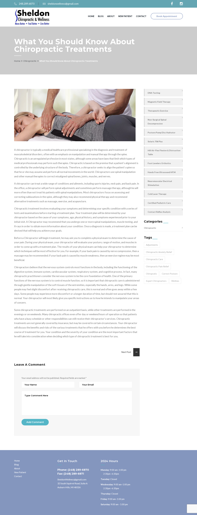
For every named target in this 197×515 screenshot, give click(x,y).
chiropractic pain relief (157, 266)
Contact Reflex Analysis (159, 212)
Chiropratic (151, 273)
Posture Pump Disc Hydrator (161, 132)
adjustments (152, 245)
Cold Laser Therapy (157, 194)
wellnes (175, 281)
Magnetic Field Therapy (159, 102)
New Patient (125, 16)
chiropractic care (154, 259)
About (111, 16)
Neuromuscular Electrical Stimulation (160, 183)
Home (91, 16)
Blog (101, 16)
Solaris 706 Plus (155, 141)
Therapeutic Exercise (158, 110)
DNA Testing (154, 93)
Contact (141, 16)
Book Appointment (166, 16)
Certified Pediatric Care (159, 203)
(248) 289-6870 (78, 469)
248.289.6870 (26, 3)
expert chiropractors (156, 281)
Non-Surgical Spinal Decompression (157, 121)
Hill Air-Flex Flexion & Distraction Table (164, 152)
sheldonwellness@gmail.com (63, 3)
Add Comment (35, 422)
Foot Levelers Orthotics (159, 163)
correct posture (170, 273)
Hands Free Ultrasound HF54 (162, 172)
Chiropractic (29, 61)
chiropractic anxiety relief (159, 252)
